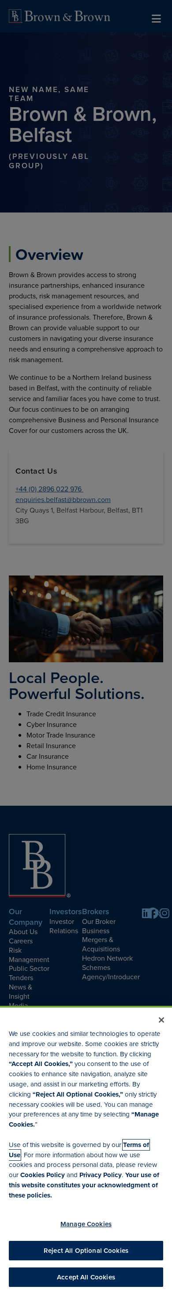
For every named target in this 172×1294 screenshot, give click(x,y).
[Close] (161, 1020)
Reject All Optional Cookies (86, 1250)
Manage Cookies (86, 1223)
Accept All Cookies (86, 1277)
